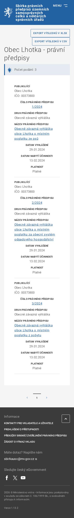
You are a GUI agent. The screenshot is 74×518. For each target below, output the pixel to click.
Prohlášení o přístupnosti (21, 429)
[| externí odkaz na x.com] (15, 477)
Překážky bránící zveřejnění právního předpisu (35, 435)
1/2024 (37, 107)
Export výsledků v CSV (51, 41)
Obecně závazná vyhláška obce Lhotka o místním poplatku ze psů (33, 134)
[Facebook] (7, 477)
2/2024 (37, 203)
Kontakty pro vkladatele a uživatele (28, 423)
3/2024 (37, 303)
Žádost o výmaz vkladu (19, 441)
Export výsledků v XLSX (50, 33)
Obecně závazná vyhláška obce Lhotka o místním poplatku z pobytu (33, 330)
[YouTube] (23, 477)
